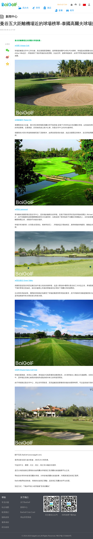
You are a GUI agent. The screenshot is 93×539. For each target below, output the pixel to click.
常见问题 (5, 502)
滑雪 (38, 8)
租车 (72, 10)
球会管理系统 (25, 517)
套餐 (61, 10)
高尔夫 (25, 8)
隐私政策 (5, 517)
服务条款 (5, 522)
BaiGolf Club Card (27, 512)
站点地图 (5, 507)
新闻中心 (11, 16)
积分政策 (5, 527)
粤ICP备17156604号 (63, 536)
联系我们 (5, 512)
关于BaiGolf (25, 502)
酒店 (49, 8)
